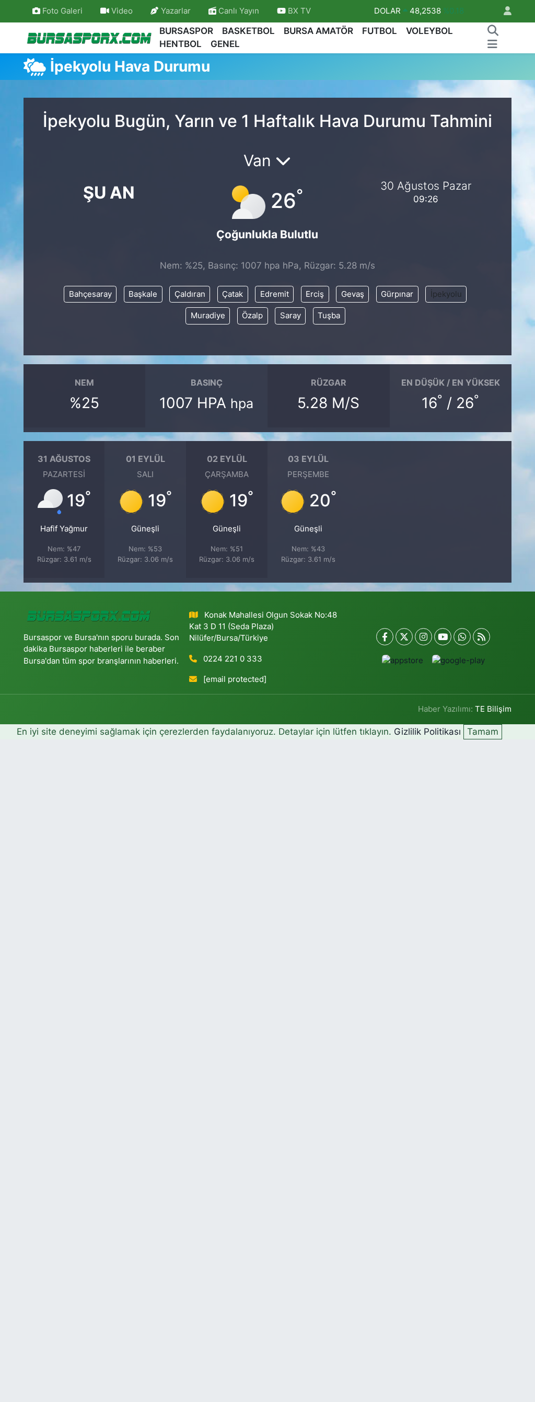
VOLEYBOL (429, 31)
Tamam (482, 731)
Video (122, 11)
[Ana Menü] (492, 44)
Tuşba (329, 315)
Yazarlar (176, 11)
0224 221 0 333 (232, 659)
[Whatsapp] (462, 636)
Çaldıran (190, 294)
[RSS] (481, 636)
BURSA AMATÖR (318, 31)
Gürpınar (397, 294)
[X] (404, 636)
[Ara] (493, 31)
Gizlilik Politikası (427, 731)
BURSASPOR (186, 31)
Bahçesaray (90, 294)
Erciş (315, 294)
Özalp (252, 315)
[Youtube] (442, 636)
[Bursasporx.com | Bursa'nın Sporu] (89, 37)
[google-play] (458, 660)
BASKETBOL (248, 31)
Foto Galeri (62, 11)
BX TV (298, 11)
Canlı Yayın (237, 11)
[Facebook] (384, 636)
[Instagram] (423, 636)
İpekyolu (446, 294)
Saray (290, 315)
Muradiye (208, 315)
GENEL (225, 44)
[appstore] (402, 660)
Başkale (143, 294)
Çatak (232, 294)
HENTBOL (180, 44)
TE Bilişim (493, 709)
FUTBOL (379, 31)
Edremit (274, 294)
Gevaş (352, 294)
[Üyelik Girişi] (503, 11)
